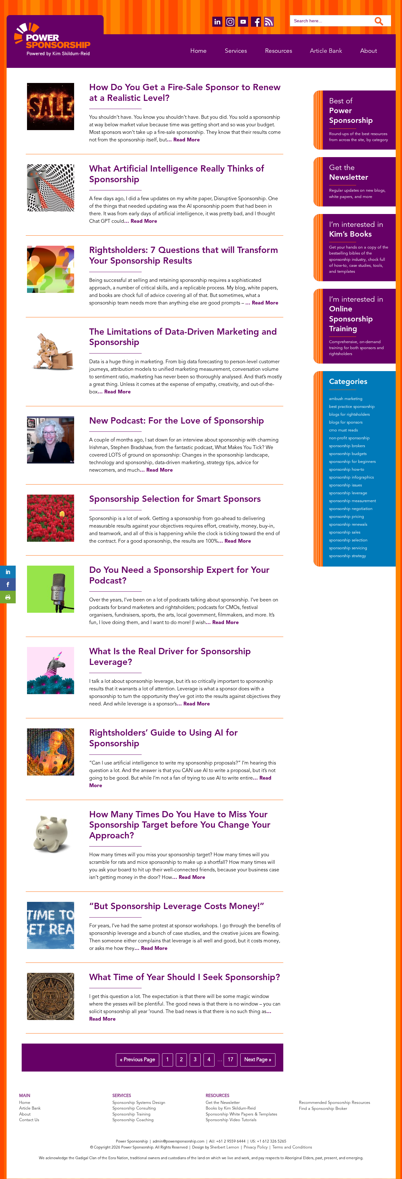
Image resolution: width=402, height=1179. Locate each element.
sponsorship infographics (351, 477)
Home (198, 51)
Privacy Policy (256, 1148)
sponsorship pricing (346, 517)
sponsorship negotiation (350, 509)
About (368, 51)
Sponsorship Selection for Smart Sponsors (175, 499)
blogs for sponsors (345, 422)
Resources (278, 51)
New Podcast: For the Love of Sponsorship (176, 421)
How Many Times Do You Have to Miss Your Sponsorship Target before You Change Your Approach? (179, 826)
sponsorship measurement (352, 501)
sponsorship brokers (347, 446)
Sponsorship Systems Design (138, 1103)
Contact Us (29, 1120)
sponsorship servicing (348, 548)
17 (230, 1059)
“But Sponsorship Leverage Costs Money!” (176, 906)
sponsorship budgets (348, 454)
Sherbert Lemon (224, 1148)
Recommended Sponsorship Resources (334, 1103)
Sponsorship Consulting (134, 1109)
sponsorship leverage (348, 493)
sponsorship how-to (346, 470)
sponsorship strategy (347, 556)
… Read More (183, 140)
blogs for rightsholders (349, 415)
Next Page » (257, 1059)
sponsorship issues (345, 485)
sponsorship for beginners (352, 462)
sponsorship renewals (348, 525)
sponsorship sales (344, 532)
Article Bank (326, 51)
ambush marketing (345, 399)
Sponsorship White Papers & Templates (241, 1114)
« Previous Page (137, 1059)
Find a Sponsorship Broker (323, 1109)
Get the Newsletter (223, 1103)
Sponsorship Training (131, 1114)
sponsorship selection (348, 540)
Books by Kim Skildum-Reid (231, 1109)
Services (236, 51)
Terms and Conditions (292, 1148)
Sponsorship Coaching (133, 1120)
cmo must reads (343, 430)
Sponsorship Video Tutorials (231, 1120)
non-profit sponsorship (349, 438)
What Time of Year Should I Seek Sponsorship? (184, 977)
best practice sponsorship (352, 407)
